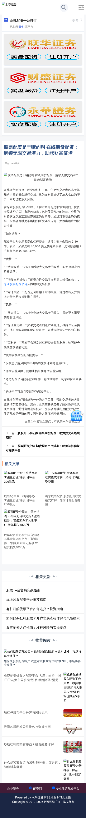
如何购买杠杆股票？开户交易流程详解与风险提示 (43, 618)
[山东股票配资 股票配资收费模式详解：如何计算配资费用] (63, 482)
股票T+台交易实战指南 (23, 590)
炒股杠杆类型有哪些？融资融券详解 (29, 744)
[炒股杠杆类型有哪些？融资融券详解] (72, 747)
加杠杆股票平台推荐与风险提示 (26, 712)
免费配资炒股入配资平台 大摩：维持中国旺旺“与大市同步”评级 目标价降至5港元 (32, 677)
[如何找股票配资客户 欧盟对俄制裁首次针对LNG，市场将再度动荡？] (43, 653)
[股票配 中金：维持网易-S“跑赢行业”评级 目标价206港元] (22, 482)
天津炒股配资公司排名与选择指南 (27, 726)
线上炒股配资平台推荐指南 (26, 599)
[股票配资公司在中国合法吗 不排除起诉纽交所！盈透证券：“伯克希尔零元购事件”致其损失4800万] (22, 520)
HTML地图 (64, 797)
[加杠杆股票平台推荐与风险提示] (72, 713)
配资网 (37, 788)
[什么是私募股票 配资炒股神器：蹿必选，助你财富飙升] (72, 770)
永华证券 (13, 788)
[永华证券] (9, 7)
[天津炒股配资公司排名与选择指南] (72, 728)
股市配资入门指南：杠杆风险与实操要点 (36, 627)
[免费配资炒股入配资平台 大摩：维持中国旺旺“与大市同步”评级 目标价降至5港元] (72, 687)
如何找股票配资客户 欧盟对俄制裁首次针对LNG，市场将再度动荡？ (42, 663)
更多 (75, 20)
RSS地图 (50, 797)
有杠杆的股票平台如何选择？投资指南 (34, 608)
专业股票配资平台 (15, 284)
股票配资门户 (53, 802)
